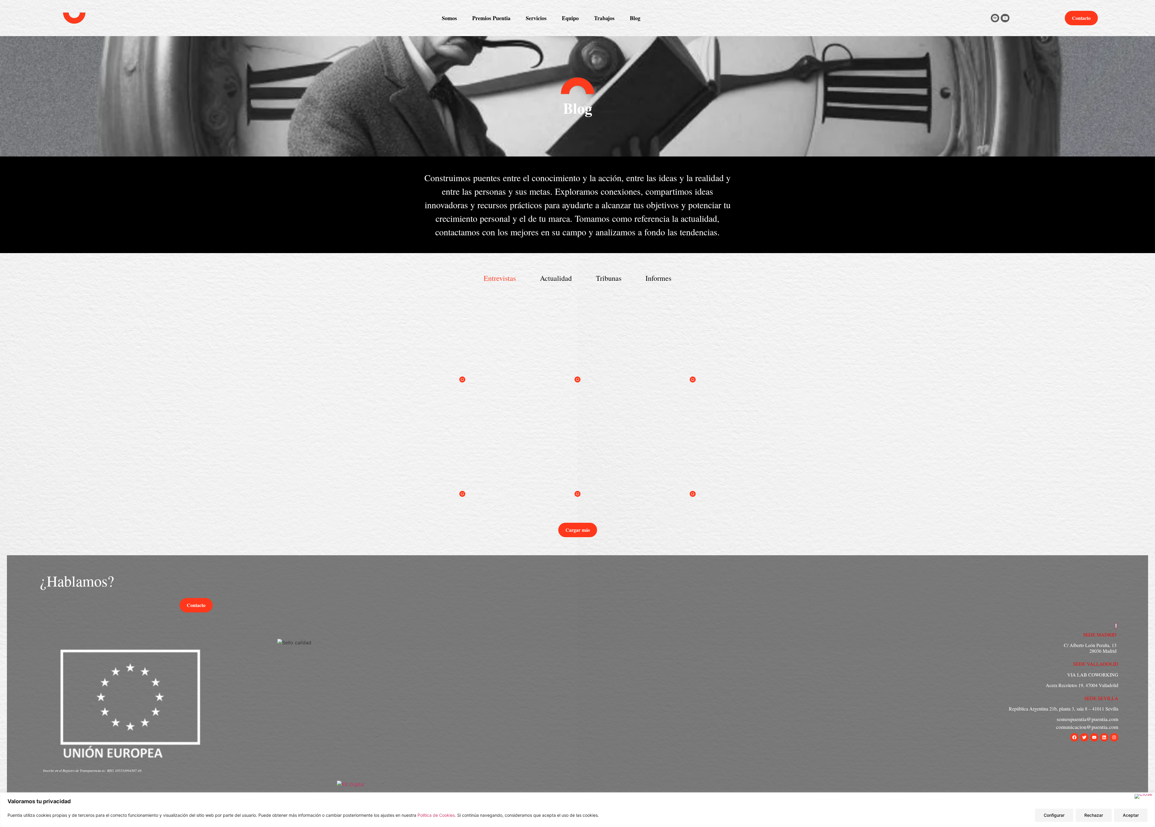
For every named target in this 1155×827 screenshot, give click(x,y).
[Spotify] (995, 18)
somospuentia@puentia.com (1087, 719)
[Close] (1143, 796)
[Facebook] (1074, 737)
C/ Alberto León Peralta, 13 (1090, 645)
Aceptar (1131, 815)
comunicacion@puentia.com (1087, 726)
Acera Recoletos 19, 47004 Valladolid (1082, 685)
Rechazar (1093, 815)
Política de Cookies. (437, 815)
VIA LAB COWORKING (1092, 674)
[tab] (499, 278)
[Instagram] (1114, 737)
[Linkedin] (1104, 737)
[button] (577, 530)
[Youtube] (1005, 18)
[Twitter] (1084, 737)
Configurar (1054, 815)
